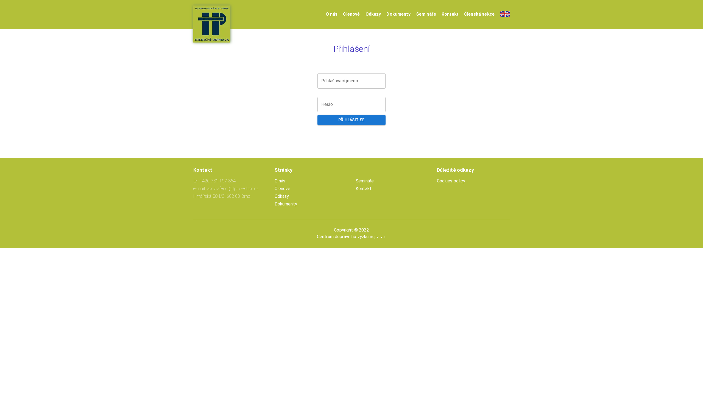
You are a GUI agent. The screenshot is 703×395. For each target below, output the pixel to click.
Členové (351, 14)
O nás (332, 14)
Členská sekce (479, 14)
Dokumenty (398, 14)
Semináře (426, 14)
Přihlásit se (351, 120)
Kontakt (450, 14)
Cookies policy (451, 181)
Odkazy (373, 14)
